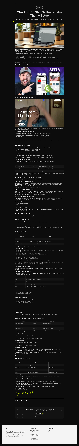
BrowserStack (19, 60)
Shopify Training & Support (34, 439)
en (61, 0)
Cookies (49, 430)
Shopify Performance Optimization (35, 435)
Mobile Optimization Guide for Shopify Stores (24, 392)
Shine (27, 155)
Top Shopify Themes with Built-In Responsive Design (26, 395)
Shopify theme (21, 50)
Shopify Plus (36, 352)
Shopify (19, 49)
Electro (23, 155)
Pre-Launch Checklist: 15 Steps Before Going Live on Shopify (27, 391)
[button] (54, 3)
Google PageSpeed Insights (54, 58)
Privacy (49, 431)
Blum (20, 155)
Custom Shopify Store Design (34, 430)
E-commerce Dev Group (45, 173)
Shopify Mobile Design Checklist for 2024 (23, 393)
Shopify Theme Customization (34, 431)
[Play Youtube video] (39, 81)
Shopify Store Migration (33, 434)
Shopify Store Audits (33, 438)
